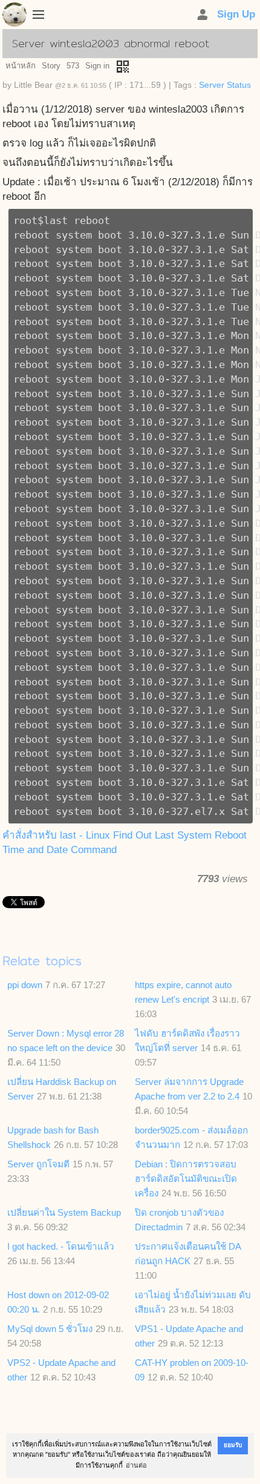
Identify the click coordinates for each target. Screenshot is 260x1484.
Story (51, 65)
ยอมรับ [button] (233, 1445)
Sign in (97, 65)
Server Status (225, 85)
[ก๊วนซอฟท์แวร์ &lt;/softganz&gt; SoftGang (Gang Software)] (14, 16)
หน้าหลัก (20, 65)
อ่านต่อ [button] (136, 1465)
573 (73, 65)
